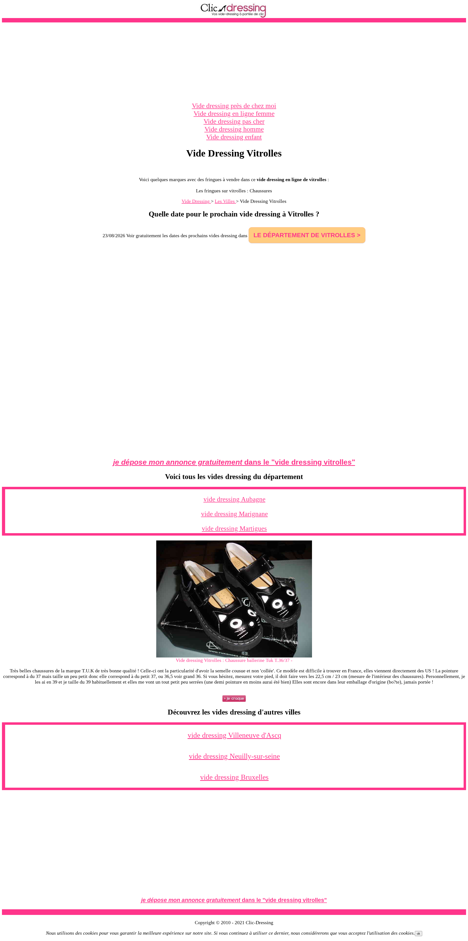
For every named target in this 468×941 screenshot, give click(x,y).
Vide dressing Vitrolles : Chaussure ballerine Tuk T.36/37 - (234, 660)
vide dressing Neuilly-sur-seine (234, 756)
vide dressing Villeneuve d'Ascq (234, 735)
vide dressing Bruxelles (234, 777)
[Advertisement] (234, 62)
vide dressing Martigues (234, 528)
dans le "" (234, 462)
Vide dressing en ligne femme (234, 113)
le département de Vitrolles (304, 235)
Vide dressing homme (234, 129)
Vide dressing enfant (234, 137)
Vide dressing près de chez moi (234, 105)
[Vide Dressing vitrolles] (234, 655)
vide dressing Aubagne (234, 499)
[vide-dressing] (234, 17)
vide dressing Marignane (234, 514)
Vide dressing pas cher (234, 121)
